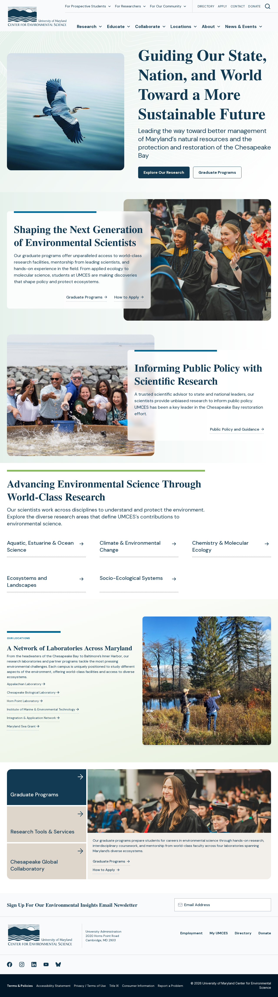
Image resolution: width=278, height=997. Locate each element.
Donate (254, 6)
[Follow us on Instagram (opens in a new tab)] (21, 964)
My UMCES (219, 933)
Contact (238, 6)
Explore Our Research (164, 172)
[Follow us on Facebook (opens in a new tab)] (9, 964)
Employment (191, 933)
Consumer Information (138, 986)
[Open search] (267, 6)
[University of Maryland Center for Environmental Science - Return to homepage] (41, 936)
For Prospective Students (85, 6)
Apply (222, 6)
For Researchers (128, 6)
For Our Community (165, 6)
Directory (206, 6)
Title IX (114, 986)
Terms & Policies (20, 986)
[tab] (46, 787)
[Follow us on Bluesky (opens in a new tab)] (58, 964)
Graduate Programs (217, 172)
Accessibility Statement (53, 986)
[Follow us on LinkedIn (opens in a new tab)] (33, 964)
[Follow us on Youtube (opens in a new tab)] (46, 964)
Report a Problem (170, 986)
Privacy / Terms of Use (90, 986)
